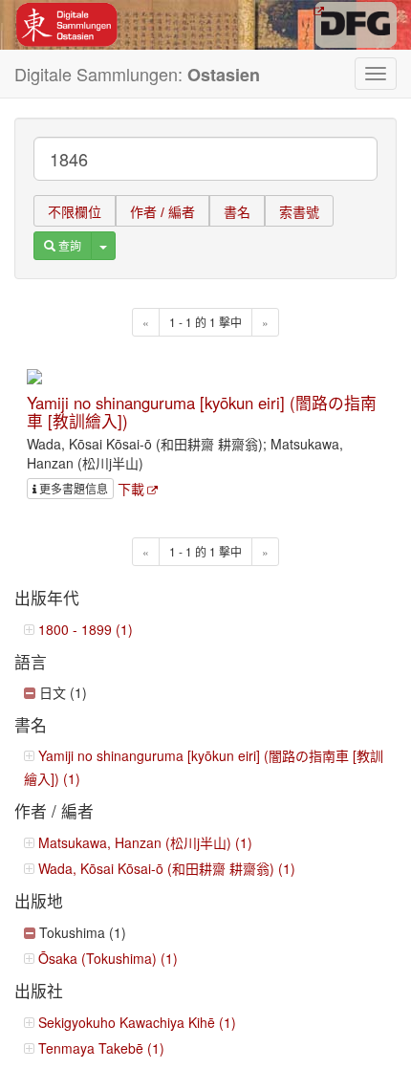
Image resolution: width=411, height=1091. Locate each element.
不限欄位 (74, 212)
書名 (237, 212)
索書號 (299, 212)
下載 (131, 488)
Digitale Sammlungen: (137, 74)
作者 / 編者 (162, 212)
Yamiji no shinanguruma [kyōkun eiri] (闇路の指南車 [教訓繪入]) (202, 411)
